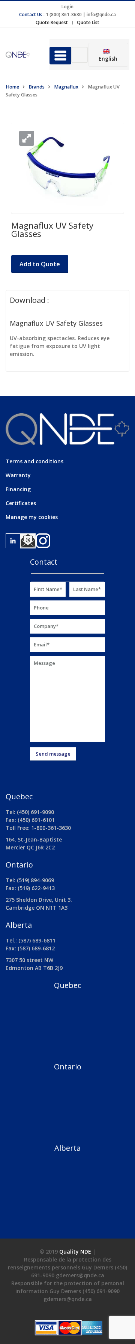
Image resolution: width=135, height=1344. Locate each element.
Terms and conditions (34, 461)
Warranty (18, 475)
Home (12, 87)
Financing (18, 489)
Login (68, 6)
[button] (26, 138)
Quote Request (52, 22)
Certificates (21, 503)
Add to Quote (40, 264)
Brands (36, 87)
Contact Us (30, 14)
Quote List (88, 22)
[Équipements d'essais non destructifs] (22, 55)
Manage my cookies (32, 517)
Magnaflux (66, 87)
